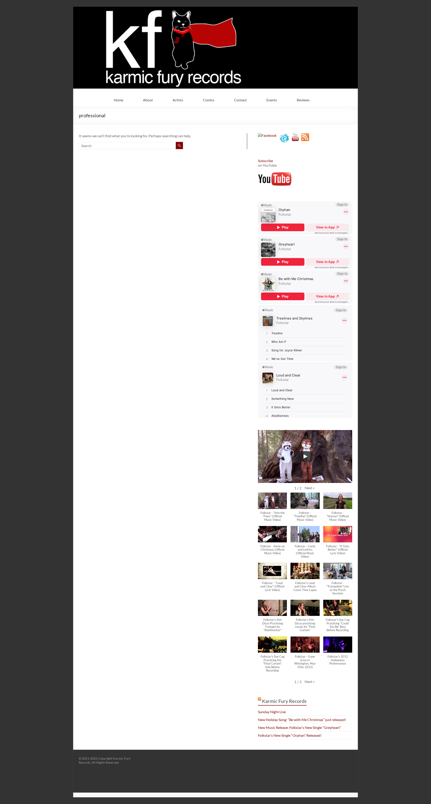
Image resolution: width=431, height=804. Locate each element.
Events (271, 100)
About (148, 100)
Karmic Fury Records (284, 701)
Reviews (303, 100)
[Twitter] (284, 135)
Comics (208, 100)
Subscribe (265, 161)
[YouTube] (295, 135)
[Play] (305, 456)
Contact (240, 100)
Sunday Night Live (272, 712)
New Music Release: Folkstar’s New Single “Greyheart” (299, 727)
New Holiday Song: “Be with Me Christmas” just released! (302, 719)
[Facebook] (267, 135)
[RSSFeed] (305, 135)
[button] (309, 488)
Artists (178, 100)
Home (118, 100)
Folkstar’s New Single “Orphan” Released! (289, 735)
